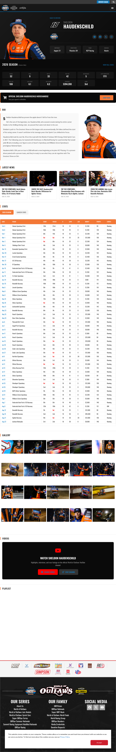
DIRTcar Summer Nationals (20, 721)
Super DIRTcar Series (20, 718)
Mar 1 (3, 237)
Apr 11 (4, 272)
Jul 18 (3, 375)
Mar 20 (4, 253)
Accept (99, 743)
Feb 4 (3, 226)
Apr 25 (4, 283)
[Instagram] (111, 37)
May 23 (4, 310)
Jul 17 (3, 372)
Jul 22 (3, 379)
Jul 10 (3, 360)
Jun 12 (4, 329)
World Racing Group (58, 718)
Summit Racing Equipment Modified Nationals (20, 724)
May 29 (4, 318)
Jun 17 (3, 333)
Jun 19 (4, 341)
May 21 (4, 306)
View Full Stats (108, 65)
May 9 (3, 295)
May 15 (4, 299)
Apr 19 (4, 276)
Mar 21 (4, 257)
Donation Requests (58, 727)
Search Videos (49, 572)
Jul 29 (3, 391)
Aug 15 (4, 414)
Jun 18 (4, 337)
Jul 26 (3, 387)
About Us (20, 706)
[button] (113, 2)
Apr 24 (4, 280)
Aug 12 (4, 410)
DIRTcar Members (58, 721)
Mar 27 (4, 260)
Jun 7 (3, 326)
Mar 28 (4, 264)
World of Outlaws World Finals (58, 715)
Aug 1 (3, 398)
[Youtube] (102, 707)
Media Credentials (58, 724)
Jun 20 (4, 345)
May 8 (3, 291)
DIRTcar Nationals (58, 709)
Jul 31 (3, 395)
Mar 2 (3, 241)
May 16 (4, 303)
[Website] (94, 37)
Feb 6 (3, 230)
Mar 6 (3, 245)
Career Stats (21, 212)
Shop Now (106, 98)
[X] (106, 37)
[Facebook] (100, 37)
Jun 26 (4, 349)
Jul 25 (3, 383)
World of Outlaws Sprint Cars (20, 715)
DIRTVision (58, 706)
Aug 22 (4, 421)
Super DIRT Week (58, 712)
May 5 (3, 287)
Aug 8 (3, 406)
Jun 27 (4, 352)
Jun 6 (3, 322)
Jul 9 (3, 356)
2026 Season (6, 212)
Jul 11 (3, 364)
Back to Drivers (55, 18)
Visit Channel (70, 572)
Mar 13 (4, 249)
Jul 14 (3, 368)
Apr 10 (4, 268)
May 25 (4, 314)
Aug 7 (3, 402)
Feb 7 (3, 234)
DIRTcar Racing (20, 727)
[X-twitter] (96, 707)
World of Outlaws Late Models (20, 712)
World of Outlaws (20, 709)
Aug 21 (4, 418)
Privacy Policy (65, 737)
